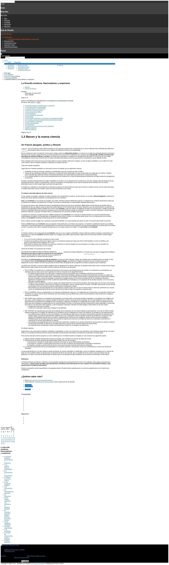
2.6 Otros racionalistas (32, 123)
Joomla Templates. (39, 563)
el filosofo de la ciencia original (44, 382)
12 (8, 437)
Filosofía (7, 21)
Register (7, 55)
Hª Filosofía (8, 37)
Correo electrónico (30, 88)
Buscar (3, 50)
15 (14, 437)
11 (6, 437)
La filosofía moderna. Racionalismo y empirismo (23, 39)
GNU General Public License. (36, 556)
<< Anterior (28, 385)
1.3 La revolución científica (33, 112)
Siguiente (28, 389)
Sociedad (7, 22)
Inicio (3, 8)
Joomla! (3, 556)
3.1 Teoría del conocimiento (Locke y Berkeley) (39, 126)
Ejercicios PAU (8, 41)
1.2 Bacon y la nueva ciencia (34, 110)
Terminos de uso (9, 551)
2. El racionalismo (30, 113)
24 (4, 441)
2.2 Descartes (29, 116)
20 (10, 439)
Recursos (7, 26)
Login (3, 55)
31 (4, 443)
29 (14, 441)
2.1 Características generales (34, 115)
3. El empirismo (30, 124)
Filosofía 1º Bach (9, 45)
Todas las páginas (30, 129)
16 (2, 439)
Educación (7, 24)
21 (12, 439)
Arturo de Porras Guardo (21, 557)
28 (12, 441)
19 (8, 439)
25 (6, 441)
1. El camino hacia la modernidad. (35, 107)
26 (8, 441)
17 (4, 439)
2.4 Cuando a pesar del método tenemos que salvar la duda (43, 120)
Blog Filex (4, 11)
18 (6, 439)
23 (2, 441)
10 (4, 437)
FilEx (5, 19)
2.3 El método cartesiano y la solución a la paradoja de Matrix (44, 118)
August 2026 (8, 428)
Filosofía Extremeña (10, 47)
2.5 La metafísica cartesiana (33, 121)
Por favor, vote (25, 102)
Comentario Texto (10, 43)
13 (10, 437)
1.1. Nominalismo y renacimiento (35, 109)
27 (10, 441)
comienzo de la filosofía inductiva (42, 380)
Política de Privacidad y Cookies (14, 549)
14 (12, 437)
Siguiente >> (29, 386)
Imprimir (27, 87)
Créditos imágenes (31, 128)
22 (14, 439)
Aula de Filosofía (7, 30)
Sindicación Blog (13, 545)
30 (2, 443)
